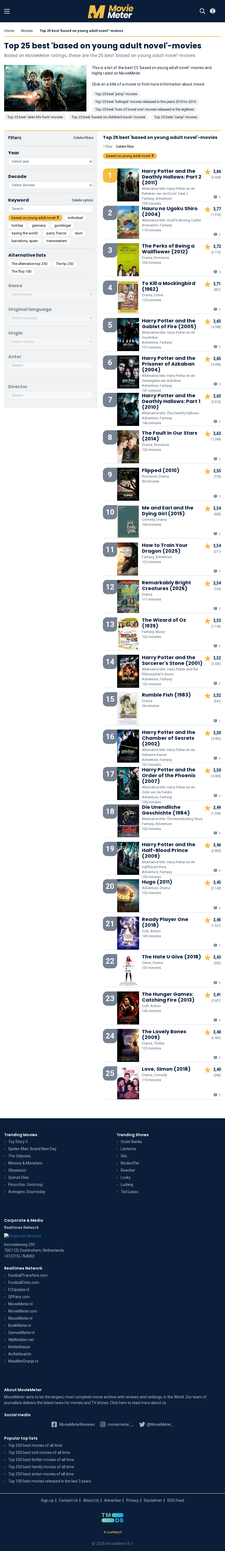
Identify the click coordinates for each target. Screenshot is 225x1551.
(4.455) (216, 739)
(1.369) (216, 439)
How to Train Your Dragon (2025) (165, 548)
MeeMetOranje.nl (23, 1361)
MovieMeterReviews (76, 1424)
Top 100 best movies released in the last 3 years (49, 1481)
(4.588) (216, 327)
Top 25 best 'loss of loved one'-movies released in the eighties (144, 109)
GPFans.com (19, 1297)
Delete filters (83, 138)
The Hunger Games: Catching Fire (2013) (168, 997)
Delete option (82, 200)
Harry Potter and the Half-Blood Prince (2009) (168, 850)
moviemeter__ (120, 1424)
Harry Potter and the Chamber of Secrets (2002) (168, 738)
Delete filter (125, 146)
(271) (217, 551)
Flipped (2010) (160, 470)
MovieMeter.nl (20, 1304)
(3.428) (216, 177)
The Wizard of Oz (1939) (164, 622)
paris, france (56, 233)
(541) (217, 701)
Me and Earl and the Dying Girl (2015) (167, 510)
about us (158, 1403)
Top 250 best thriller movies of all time (41, 1459)
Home (9, 31)
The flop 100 (21, 271)
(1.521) (216, 926)
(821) (217, 290)
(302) (217, 963)
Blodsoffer (130, 1163)
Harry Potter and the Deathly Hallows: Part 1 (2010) (171, 401)
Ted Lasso (129, 1192)
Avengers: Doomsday (26, 1192)
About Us (91, 1500)
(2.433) (216, 1038)
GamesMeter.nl (21, 1332)
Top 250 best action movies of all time (41, 1474)
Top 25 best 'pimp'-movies (116, 94)
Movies (27, 31)
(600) (217, 514)
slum (79, 233)
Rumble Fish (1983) (166, 694)
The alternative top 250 (29, 264)
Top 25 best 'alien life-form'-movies (35, 117)
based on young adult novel (33, 218)
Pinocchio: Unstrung (25, 1184)
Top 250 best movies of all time (35, 1445)
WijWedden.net (21, 1340)
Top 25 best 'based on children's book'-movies (108, 117)
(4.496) (216, 364)
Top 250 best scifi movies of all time (39, 1452)
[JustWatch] (112, 1532)
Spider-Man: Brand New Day (32, 1149)
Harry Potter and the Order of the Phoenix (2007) (169, 775)
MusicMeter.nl (20, 1318)
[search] (202, 11)
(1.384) (216, 813)
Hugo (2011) (157, 881)
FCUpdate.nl (18, 1289)
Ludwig (127, 1184)
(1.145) (216, 626)
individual (75, 218)
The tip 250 (64, 264)
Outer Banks (131, 1141)
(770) (217, 477)
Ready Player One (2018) (165, 922)
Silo (124, 1156)
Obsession (17, 1170)
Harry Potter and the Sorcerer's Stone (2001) (172, 660)
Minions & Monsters (25, 1163)
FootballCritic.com (23, 1282)
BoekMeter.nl (19, 1325)
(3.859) (216, 851)
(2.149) (216, 888)
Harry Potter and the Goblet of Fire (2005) (169, 323)
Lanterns (128, 1149)
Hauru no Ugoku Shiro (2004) (170, 211)
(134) (217, 589)
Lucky (126, 1177)
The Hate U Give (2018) (171, 956)
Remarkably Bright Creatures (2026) (166, 585)
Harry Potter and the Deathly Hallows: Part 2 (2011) (171, 177)
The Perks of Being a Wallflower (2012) (168, 248)
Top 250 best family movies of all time (41, 1467)
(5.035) (216, 664)
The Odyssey (19, 1156)
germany (39, 225)
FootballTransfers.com (27, 1275)
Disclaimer (153, 1500)
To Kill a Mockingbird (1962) (168, 286)
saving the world (25, 233)
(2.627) (216, 1000)
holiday (17, 225)
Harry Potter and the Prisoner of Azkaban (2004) (168, 364)
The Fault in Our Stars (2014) (169, 435)
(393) (217, 1075)
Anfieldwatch (19, 1354)
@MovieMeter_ (159, 1424)
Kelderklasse (19, 1347)
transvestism (57, 241)
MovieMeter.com (22, 1311)
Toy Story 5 (18, 1141)
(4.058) (216, 776)
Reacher (128, 1170)
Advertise (112, 1500)
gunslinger (62, 225)
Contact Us (68, 1500)
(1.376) (216, 215)
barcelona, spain (25, 241)
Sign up (47, 1500)
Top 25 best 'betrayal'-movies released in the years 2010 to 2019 (145, 102)
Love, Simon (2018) (166, 1068)
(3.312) (216, 402)
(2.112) (216, 252)
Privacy (132, 1500)
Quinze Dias (18, 1177)
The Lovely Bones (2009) (164, 1034)
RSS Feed (175, 1500)
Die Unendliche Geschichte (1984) (166, 810)
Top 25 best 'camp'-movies (175, 117)
